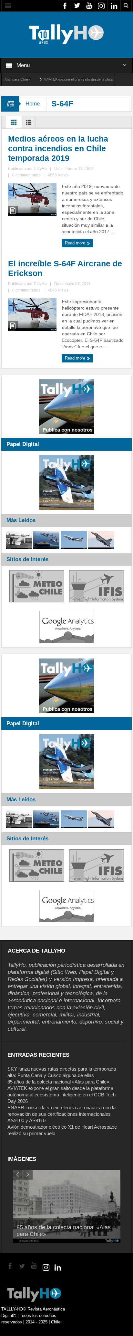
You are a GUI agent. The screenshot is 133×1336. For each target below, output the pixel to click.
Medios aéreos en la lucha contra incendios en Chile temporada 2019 (58, 148)
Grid (14, 124)
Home (33, 104)
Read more (76, 243)
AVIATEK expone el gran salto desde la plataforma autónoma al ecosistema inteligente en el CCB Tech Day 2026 (61, 1094)
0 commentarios (26, 175)
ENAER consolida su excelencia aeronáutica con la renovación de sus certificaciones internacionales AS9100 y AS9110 (61, 1114)
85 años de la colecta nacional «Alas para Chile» (58, 1081)
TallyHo (40, 168)
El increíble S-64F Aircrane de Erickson (65, 268)
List (29, 123)
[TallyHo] (66, 34)
